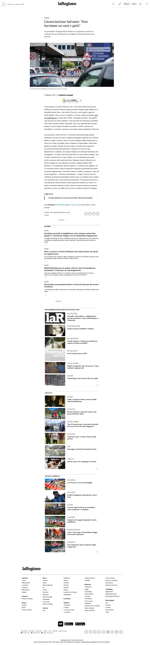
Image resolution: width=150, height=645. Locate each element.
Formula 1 (46, 592)
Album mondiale (48, 604)
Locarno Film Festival (70, 592)
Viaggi (86, 589)
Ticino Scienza (110, 578)
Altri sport (46, 594)
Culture (45, 608)
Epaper (134, 4)
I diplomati (88, 603)
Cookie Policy (36, 632)
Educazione (109, 583)
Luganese (25, 587)
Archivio (108, 605)
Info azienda (109, 610)
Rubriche (88, 584)
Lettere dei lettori (90, 578)
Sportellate (46, 599)
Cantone (25, 578)
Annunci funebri (63, 631)
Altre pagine (109, 600)
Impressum (39, 631)
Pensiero (66, 583)
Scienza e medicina (111, 580)
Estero (24, 603)
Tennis (45, 590)
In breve (108, 607)
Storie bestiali (89, 594)
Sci (44, 587)
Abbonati (126, 4)
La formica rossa (69, 610)
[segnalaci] (120, 4)
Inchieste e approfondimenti (90, 587)
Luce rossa (46, 602)
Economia (67, 598)
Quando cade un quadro (92, 606)
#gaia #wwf (109, 591)
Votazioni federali (27, 598)
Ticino (24, 580)
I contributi (67, 612)
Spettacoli (67, 578)
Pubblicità (54, 631)
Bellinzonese (26, 583)
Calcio (45, 583)
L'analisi (66, 607)
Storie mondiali (47, 597)
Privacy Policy (26, 632)
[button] (86, 632)
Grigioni (24, 592)
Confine (24, 605)
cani (51, 212)
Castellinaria (67, 594)
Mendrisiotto (26, 590)
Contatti (45, 631)
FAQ (50, 631)
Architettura (88, 598)
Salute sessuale (89, 610)
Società (66, 587)
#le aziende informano (112, 596)
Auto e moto (88, 601)
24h (106, 603)
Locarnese (25, 585)
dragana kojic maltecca (59, 212)
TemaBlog (109, 589)
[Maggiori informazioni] (81, 100)
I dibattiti (87, 580)
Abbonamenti (24, 631)
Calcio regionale (48, 585)
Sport (45, 578)
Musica (66, 590)
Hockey (45, 580)
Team (107, 612)
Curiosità (87, 596)
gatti (68, 212)
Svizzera (25, 596)
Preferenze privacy (47, 632)
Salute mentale (89, 608)
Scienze (66, 585)
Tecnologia (88, 591)
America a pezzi (27, 610)
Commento (67, 605)
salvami (46, 215)
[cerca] (113, 4)
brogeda (46, 212)
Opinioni (67, 603)
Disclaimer (32, 631)
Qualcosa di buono (111, 585)
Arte (44, 610)
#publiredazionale (110, 594)
